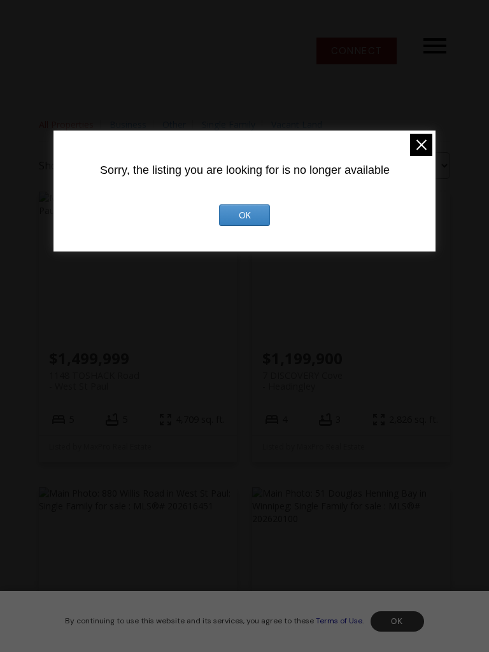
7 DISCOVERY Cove (302, 380)
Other (174, 124)
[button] (356, 51)
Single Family (228, 124)
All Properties (66, 124)
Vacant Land (296, 124)
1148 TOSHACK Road (94, 380)
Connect (356, 51)
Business (128, 124)
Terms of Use (339, 621)
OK (397, 621)
